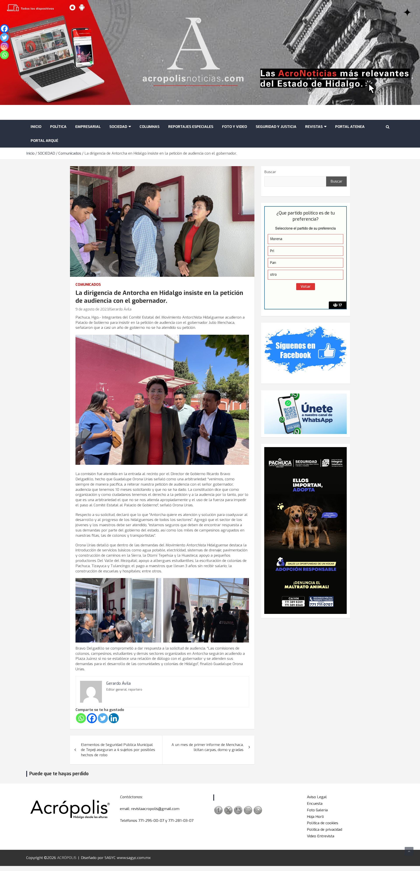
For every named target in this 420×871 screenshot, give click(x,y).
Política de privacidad (324, 829)
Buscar (270, 171)
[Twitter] (103, 718)
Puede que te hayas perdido (59, 774)
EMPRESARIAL (88, 126)
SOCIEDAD (118, 126)
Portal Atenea (350, 126)
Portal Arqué (44, 140)
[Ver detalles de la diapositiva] (305, 530)
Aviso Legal (317, 797)
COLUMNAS (149, 126)
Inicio (36, 126)
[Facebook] (92, 718)
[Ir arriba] (409, 851)
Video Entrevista (320, 836)
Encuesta (314, 803)
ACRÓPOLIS (66, 857)
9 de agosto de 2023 (92, 309)
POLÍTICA (58, 126)
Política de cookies (322, 823)
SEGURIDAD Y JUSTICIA (276, 126)
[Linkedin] (114, 718)
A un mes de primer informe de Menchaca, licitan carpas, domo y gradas (207, 747)
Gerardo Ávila (120, 309)
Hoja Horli (315, 816)
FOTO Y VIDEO (234, 126)
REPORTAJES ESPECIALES (190, 126)
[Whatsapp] (81, 718)
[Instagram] (4, 46)
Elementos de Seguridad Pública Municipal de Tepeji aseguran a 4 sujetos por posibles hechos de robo (118, 750)
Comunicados (88, 284)
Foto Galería (317, 810)
